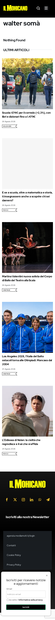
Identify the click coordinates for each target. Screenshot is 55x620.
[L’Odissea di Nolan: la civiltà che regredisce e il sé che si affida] (27, 387)
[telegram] (48, 499)
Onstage (6, 290)
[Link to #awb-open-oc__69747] (46, 8)
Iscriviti (25, 607)
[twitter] (15, 499)
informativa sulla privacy (31, 600)
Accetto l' (26, 600)
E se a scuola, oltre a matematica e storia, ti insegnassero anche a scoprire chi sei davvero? (27, 196)
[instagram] (23, 499)
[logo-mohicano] (15, 5)
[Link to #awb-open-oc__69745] (38, 8)
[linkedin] (31, 499)
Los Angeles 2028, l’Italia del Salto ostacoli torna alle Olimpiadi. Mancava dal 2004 (27, 360)
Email (9, 589)
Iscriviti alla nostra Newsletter (27, 517)
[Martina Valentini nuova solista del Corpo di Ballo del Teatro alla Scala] (27, 224)
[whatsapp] (40, 499)
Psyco (5, 210)
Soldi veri (7, 126)
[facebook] (7, 499)
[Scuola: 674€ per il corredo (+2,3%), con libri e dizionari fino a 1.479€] (27, 60)
